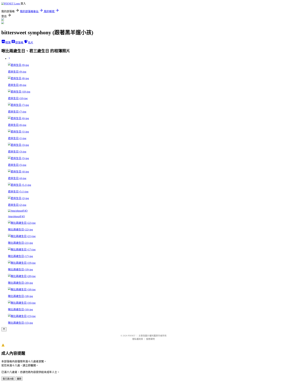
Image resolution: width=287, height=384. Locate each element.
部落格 (19, 42)
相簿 (8, 42)
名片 (30, 42)
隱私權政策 (137, 339)
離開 (19, 379)
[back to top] (4, 329)
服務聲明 (150, 339)
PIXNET (131, 335)
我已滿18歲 (8, 379)
